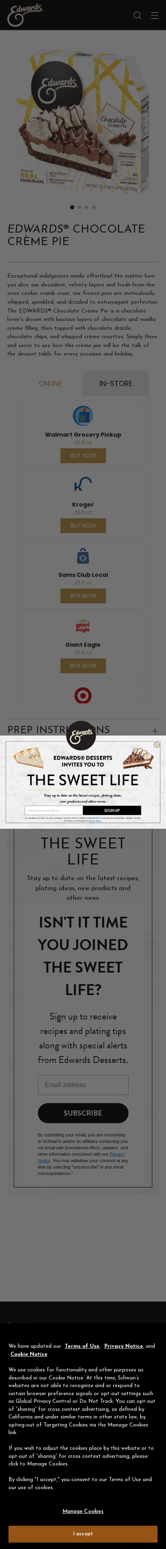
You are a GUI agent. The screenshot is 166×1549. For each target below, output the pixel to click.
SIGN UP (112, 810)
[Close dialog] (156, 744)
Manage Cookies (83, 1511)
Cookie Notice (29, 1354)
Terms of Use (82, 1346)
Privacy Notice (123, 1346)
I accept (83, 1534)
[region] (83, 1436)
